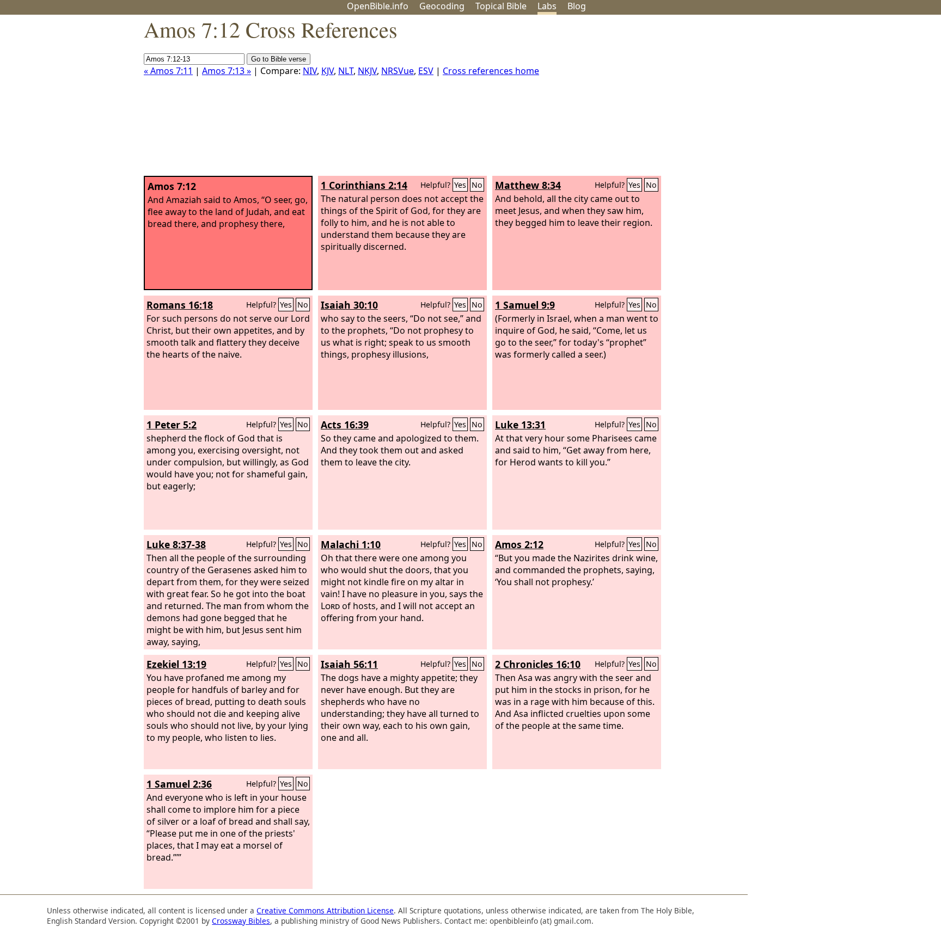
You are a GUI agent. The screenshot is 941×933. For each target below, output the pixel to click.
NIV (310, 71)
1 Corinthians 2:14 (364, 185)
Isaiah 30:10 (349, 304)
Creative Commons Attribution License (325, 910)
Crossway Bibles (241, 921)
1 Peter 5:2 (171, 424)
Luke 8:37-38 (176, 544)
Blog (576, 6)
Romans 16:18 (179, 304)
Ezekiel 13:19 (176, 664)
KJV (327, 71)
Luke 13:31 (520, 424)
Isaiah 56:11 (349, 664)
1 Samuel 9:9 (525, 304)
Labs (547, 6)
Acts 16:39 (345, 424)
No (477, 185)
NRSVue (397, 71)
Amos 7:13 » (226, 71)
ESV (425, 71)
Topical (501, 6)
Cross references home (491, 71)
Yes (460, 185)
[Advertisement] (831, 99)
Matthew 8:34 (528, 185)
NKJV (367, 71)
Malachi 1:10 (351, 544)
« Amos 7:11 (168, 71)
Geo (442, 6)
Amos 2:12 (519, 544)
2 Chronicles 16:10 (538, 664)
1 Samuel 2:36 (179, 783)
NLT (345, 71)
